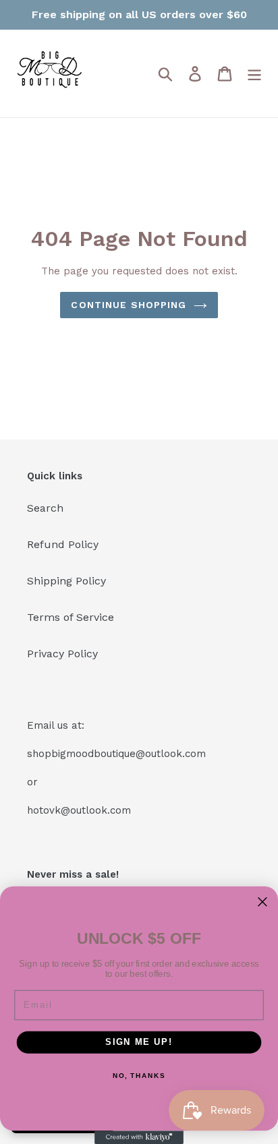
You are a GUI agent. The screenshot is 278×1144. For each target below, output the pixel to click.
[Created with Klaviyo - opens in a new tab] (139, 1137)
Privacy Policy (62, 653)
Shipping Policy (66, 580)
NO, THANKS (139, 1076)
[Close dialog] (262, 902)
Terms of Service (70, 617)
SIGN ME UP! (139, 1042)
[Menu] (254, 74)
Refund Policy (63, 544)
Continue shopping (128, 304)
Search (45, 508)
